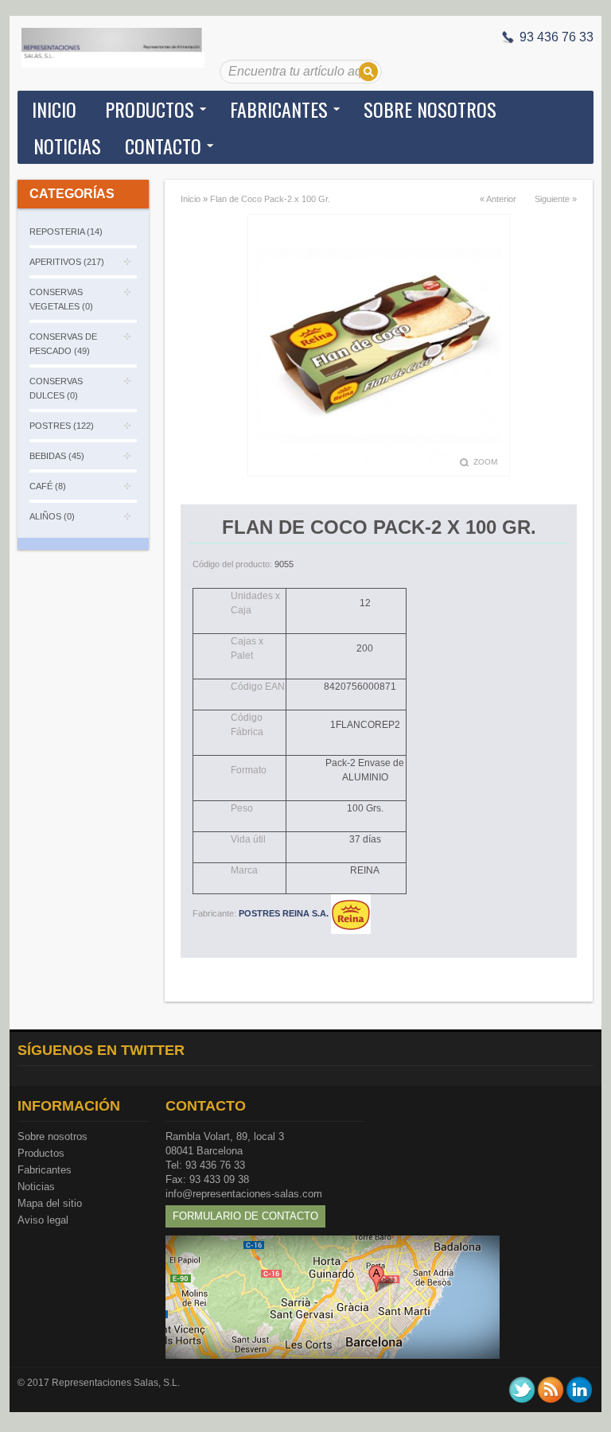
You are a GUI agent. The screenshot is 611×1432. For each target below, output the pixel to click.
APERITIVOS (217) (66, 262)
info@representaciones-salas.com (243, 1194)
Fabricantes (45, 1170)
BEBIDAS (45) (56, 456)
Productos (41, 1153)
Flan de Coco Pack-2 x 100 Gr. (270, 199)
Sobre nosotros (53, 1136)
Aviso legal (43, 1220)
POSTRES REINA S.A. (285, 913)
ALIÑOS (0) (52, 516)
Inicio (54, 109)
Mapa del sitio (50, 1203)
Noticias (36, 1187)
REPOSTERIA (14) (66, 231)
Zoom (485, 461)
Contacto (163, 145)
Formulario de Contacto (245, 1216)
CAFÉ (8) (47, 486)
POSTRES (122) (61, 425)
